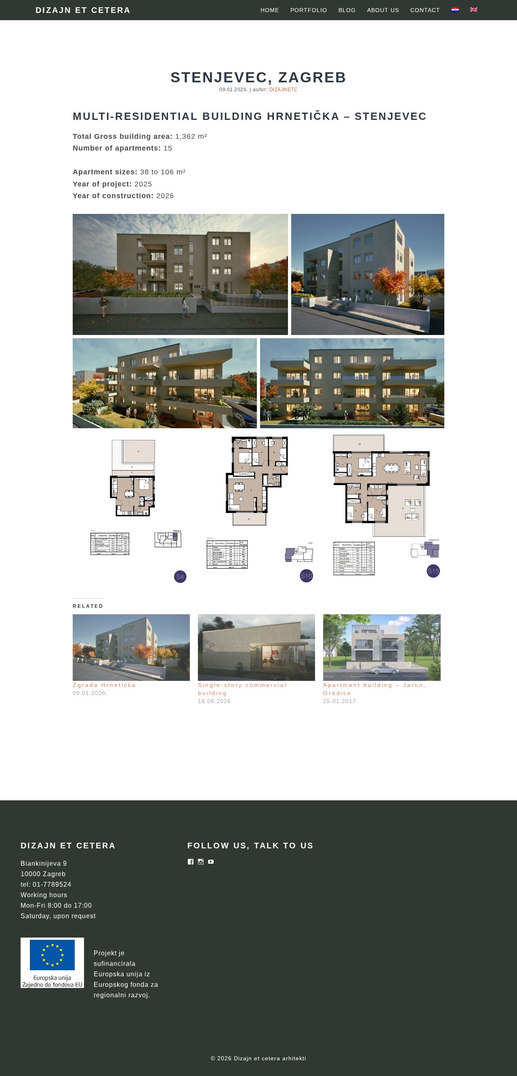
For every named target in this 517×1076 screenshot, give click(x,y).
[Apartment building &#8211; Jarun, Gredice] (381, 647)
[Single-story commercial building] (256, 647)
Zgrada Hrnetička (105, 685)
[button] (180, 274)
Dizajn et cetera (83, 10)
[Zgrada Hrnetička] (131, 647)
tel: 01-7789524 (46, 884)
